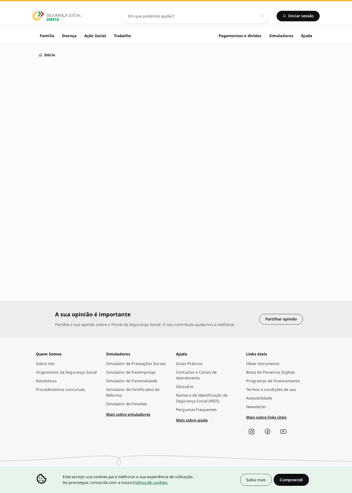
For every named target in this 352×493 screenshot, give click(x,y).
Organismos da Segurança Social (66, 372)
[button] (291, 480)
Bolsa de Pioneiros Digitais (270, 372)
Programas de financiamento (273, 380)
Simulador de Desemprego (131, 372)
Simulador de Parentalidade (132, 380)
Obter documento (262, 363)
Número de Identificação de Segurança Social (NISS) (201, 398)
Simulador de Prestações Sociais (136, 363)
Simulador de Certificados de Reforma (132, 392)
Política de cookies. (150, 482)
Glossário (184, 386)
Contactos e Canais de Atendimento (196, 375)
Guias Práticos (189, 363)
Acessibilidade (259, 398)
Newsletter (256, 406)
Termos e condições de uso (271, 389)
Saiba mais (256, 479)
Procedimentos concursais (60, 389)
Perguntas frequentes (196, 409)
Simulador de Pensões (126, 403)
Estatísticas (46, 380)
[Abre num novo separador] (251, 431)
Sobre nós (45, 363)
